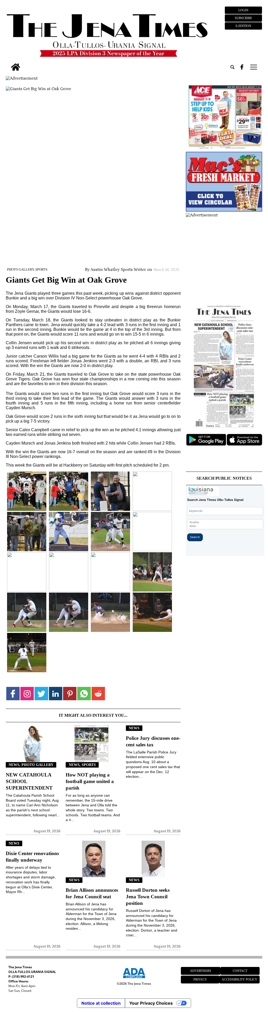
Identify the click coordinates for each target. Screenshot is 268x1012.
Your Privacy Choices (151, 1003)
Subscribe (243, 18)
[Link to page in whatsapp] (84, 693)
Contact (240, 971)
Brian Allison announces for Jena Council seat (92, 893)
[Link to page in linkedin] (55, 693)
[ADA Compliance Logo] (134, 979)
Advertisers (200, 971)
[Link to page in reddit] (98, 693)
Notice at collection (101, 1003)
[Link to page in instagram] (27, 693)
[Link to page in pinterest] (69, 693)
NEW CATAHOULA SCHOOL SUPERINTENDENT (29, 781)
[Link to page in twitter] (41, 693)
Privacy (200, 979)
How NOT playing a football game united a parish (90, 781)
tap (253, 67)
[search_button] (232, 67)
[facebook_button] (242, 67)
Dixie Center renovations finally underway (32, 857)
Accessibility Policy (239, 979)
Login (243, 10)
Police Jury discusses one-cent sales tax (153, 741)
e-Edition (243, 26)
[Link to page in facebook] (13, 693)
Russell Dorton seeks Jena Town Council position (148, 896)
